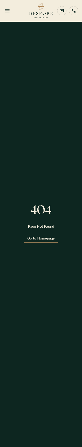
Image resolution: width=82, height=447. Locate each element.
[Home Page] (41, 10)
